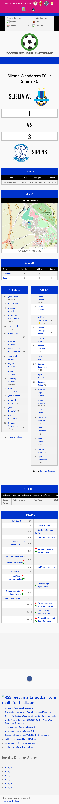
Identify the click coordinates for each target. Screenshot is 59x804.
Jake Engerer (12, 409)
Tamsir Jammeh (41, 347)
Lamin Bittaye (41, 308)
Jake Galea (13, 296)
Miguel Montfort (42, 401)
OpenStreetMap (46, 248)
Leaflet (33, 248)
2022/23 (8, 775)
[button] (29, 223)
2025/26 (8, 787)
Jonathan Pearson (42, 419)
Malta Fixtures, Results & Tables (19, 53)
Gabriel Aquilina (11, 343)
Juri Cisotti (13, 326)
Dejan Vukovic (11, 373)
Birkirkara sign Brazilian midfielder (20, 739)
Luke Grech (40, 411)
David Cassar (41, 298)
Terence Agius (41, 383)
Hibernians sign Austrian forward (20, 726)
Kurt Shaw (13, 303)
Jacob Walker (41, 358)
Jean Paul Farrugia (12, 358)
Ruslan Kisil (13, 333)
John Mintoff (14, 395)
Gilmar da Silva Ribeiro (13, 317)
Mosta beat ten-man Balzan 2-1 (19, 730)
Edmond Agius (12, 402)
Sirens (5, 277)
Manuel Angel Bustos (41, 392)
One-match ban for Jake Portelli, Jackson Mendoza (28, 711)
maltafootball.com (19, 702)
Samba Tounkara (42, 365)
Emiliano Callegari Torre (42, 330)
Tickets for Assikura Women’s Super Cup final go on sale (30, 715)
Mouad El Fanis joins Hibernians (19, 707)
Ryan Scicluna (41, 376)
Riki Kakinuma (12, 417)
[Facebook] (29, 678)
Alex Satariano (12, 390)
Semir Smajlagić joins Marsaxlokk (20, 743)
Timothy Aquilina (12, 380)
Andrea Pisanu (16, 437)
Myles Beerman (12, 365)
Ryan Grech (40, 440)
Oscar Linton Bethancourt (14, 350)
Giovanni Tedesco (47, 470)
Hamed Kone (41, 450)
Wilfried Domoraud (42, 319)
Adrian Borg (41, 340)
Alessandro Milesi (13, 309)
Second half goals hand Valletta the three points (27, 734)
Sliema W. (7, 273)
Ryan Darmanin (42, 458)
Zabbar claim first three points (19, 747)
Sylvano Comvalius (13, 424)
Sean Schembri (42, 429)
